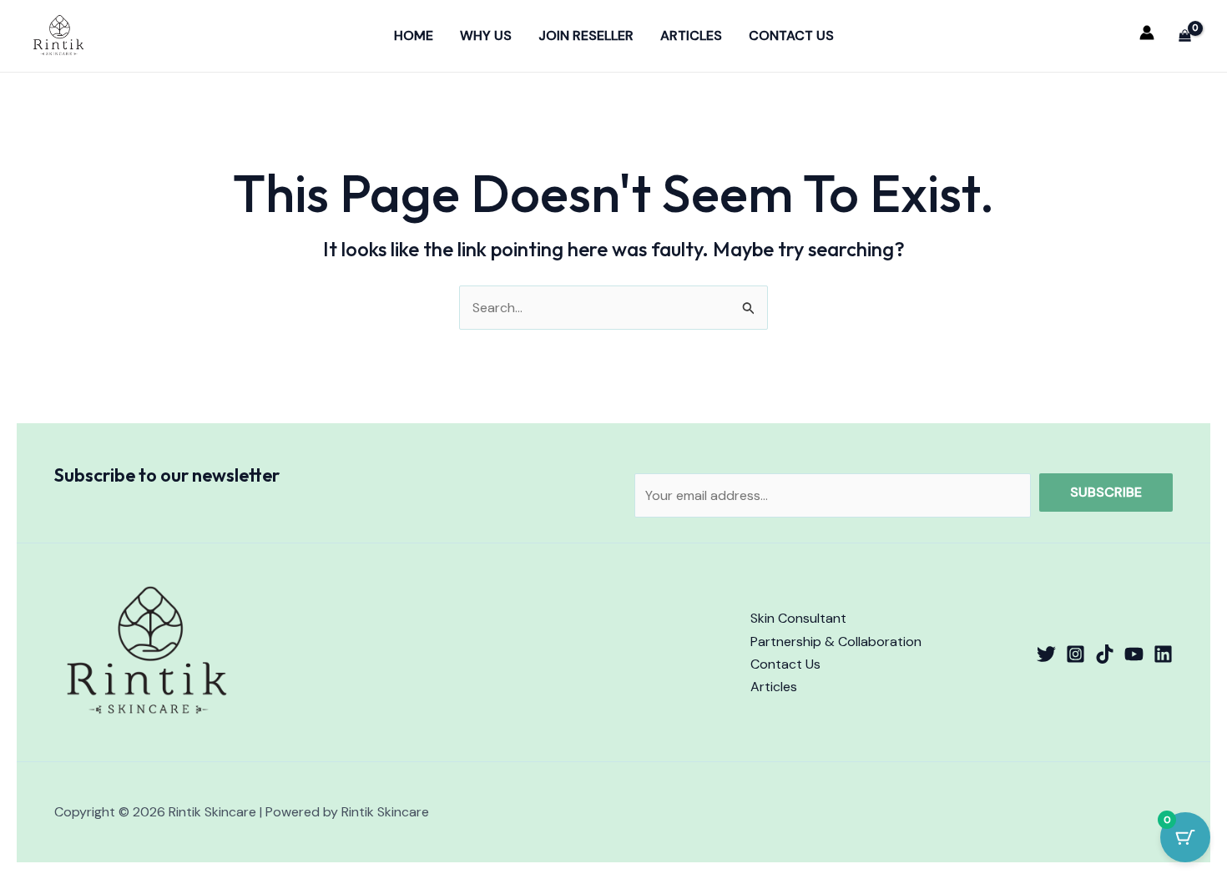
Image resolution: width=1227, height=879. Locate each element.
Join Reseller (586, 35)
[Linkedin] (1163, 654)
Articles (691, 35)
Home (413, 35)
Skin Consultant (798, 618)
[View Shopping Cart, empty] (1184, 36)
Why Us (486, 35)
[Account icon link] (1146, 32)
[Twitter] (1046, 654)
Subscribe (1106, 492)
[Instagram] (1075, 654)
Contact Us (791, 35)
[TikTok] (1104, 654)
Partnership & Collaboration (836, 641)
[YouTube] (1134, 654)
